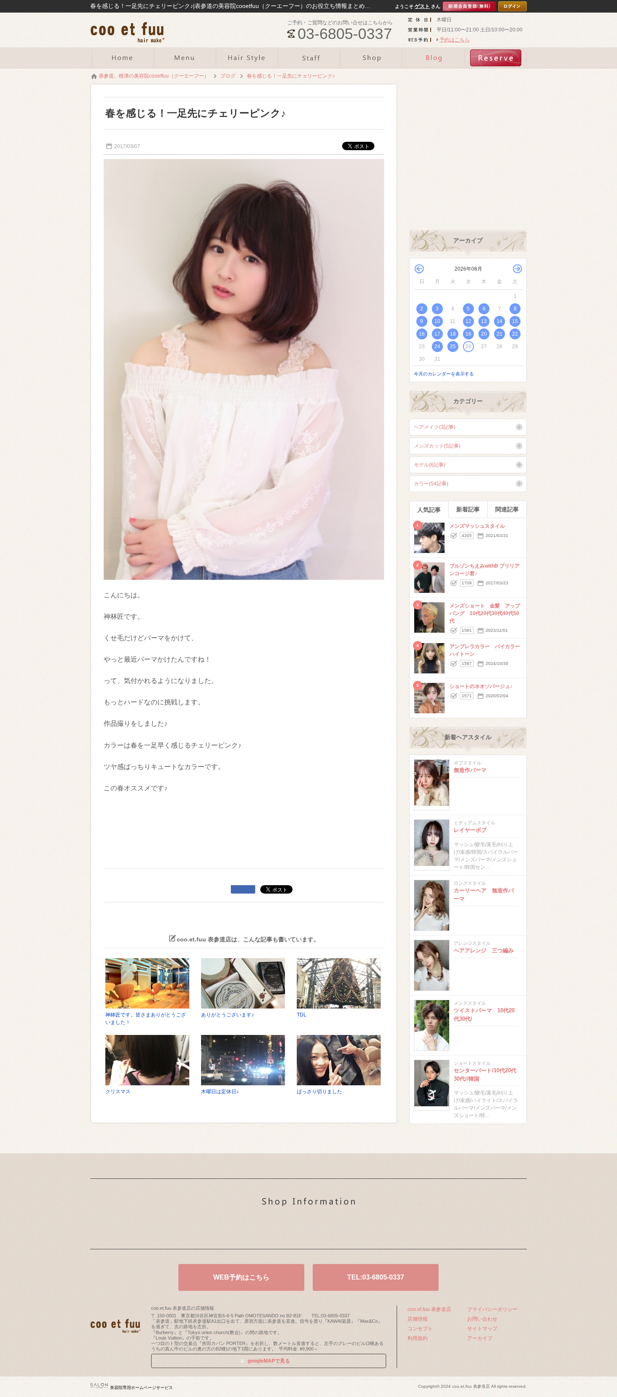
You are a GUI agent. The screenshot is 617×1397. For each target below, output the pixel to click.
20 (484, 334)
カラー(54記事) (431, 484)
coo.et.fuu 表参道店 (429, 1309)
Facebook (322, 1229)
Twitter (295, 1229)
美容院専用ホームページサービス (141, 1387)
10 (437, 321)
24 (437, 346)
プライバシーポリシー (492, 1309)
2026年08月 (468, 269)
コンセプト (420, 1329)
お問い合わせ (482, 1319)
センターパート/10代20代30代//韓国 (485, 1074)
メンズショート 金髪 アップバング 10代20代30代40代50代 (485, 613)
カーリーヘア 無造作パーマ (484, 894)
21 (499, 334)
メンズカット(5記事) (437, 446)
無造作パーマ (470, 770)
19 (468, 334)
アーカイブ (479, 1338)
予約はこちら (454, 40)
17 (437, 334)
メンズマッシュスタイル (477, 526)
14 (499, 321)
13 (484, 321)
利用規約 (418, 1338)
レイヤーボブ (470, 830)
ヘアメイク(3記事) (434, 427)
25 (453, 346)
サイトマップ (482, 1329)
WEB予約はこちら (241, 1277)
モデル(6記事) (429, 465)
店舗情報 (418, 1319)
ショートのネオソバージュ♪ (481, 686)
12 (468, 321)
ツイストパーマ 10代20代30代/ (484, 1014)
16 (422, 334)
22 (515, 334)
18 (453, 334)
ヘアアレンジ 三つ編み (484, 950)
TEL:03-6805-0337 (375, 1277)
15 (515, 321)
